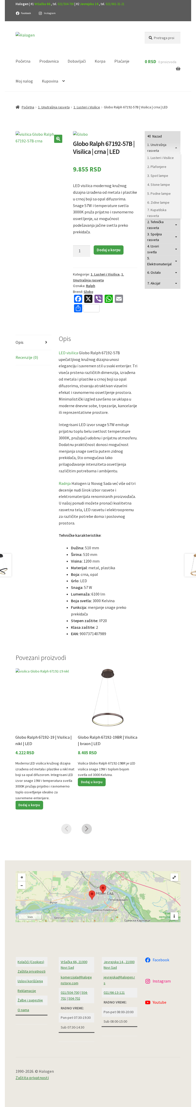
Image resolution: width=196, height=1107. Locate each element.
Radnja (65, 483)
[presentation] (66, 829)
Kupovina (50, 81)
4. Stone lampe (158, 184)
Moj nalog (24, 81)
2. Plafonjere (156, 166)
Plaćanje (121, 61)
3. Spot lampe (157, 175)
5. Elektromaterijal (159, 261)
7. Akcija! (153, 283)
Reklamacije (27, 990)
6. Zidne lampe (158, 202)
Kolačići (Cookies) (31, 962)
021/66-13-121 (114, 992)
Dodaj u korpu (108, 249)
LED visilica (68, 352)
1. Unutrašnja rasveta (54, 107)
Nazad (157, 136)
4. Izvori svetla (153, 249)
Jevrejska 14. (89, 4)
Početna (23, 61)
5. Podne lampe (159, 193)
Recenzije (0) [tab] (27, 357)
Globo (88, 291)
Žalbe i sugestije (30, 1000)
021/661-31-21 (115, 4)
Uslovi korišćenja (30, 981)
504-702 (74, 998)
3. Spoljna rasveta (154, 237)
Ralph (90, 285)
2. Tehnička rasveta (155, 225)
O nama (23, 1010)
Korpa (100, 61)
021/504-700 (66, 4)
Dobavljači (77, 61)
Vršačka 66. (42, 4)
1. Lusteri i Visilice (87, 107)
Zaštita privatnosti (31, 971)
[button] (58, 139)
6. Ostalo (154, 272)
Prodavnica (49, 61)
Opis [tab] (19, 342)
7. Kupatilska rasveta (156, 213)
